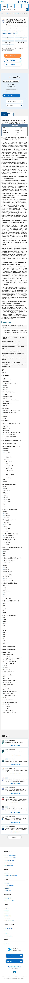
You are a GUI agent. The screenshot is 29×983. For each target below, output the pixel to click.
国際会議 (6, 943)
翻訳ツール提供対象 (9, 50)
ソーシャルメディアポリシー (23, 976)
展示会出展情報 (8, 898)
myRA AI (6, 933)
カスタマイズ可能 (9, 48)
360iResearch (8, 38)
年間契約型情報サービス (10, 860)
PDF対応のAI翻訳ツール (10, 885)
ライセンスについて (10, 92)
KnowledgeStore (9, 936)
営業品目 (6, 910)
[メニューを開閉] (27, 2)
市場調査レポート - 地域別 (10, 857)
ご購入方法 (7, 888)
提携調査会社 (7, 915)
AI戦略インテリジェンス (9, 928)
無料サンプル (7, 883)
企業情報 (6, 904)
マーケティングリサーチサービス (11, 875)
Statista (6, 930)
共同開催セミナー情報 (9, 900)
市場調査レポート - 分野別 (10, 855)
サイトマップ (3, 976)
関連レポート (10, 114)
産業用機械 (17, 13)
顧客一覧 (6, 913)
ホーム (3, 13)
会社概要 (6, 908)
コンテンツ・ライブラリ (9, 920)
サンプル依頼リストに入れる (15, 745)
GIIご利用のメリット (9, 865)
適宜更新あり (20, 48)
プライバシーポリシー (10, 976)
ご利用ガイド (6, 879)
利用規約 (16, 976)
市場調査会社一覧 (8, 863)
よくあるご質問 (8, 890)
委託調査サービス (8, 873)
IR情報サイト (7, 918)
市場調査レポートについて (9, 13)
